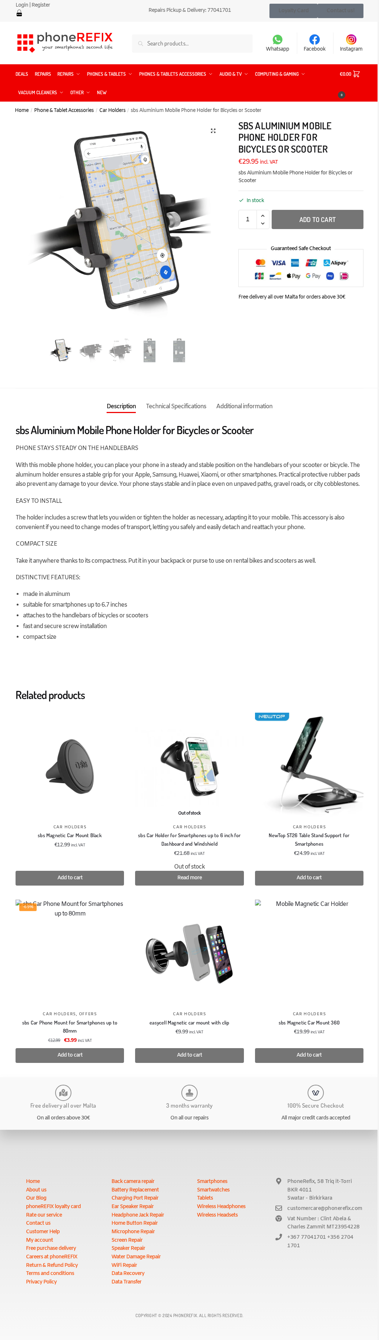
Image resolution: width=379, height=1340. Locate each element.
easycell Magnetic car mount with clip (189, 1022)
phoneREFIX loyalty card (53, 1206)
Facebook (314, 49)
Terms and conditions (50, 1273)
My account (39, 1240)
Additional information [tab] (244, 406)
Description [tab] (121, 406)
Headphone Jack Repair (137, 1215)
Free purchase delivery (51, 1248)
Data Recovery (127, 1273)
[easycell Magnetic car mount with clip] (189, 954)
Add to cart (317, 219)
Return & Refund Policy (52, 1265)
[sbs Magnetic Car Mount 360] (309, 954)
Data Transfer (126, 1282)
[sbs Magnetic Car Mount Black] (70, 767)
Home (21, 110)
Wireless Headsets (217, 1215)
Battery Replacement (135, 1190)
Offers (88, 1014)
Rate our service (44, 1215)
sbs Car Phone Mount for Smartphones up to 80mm (69, 1026)
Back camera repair (132, 1181)
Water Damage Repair (136, 1257)
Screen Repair (126, 1240)
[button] (213, 131)
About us (36, 1190)
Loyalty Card (293, 10)
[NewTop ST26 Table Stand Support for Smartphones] (309, 767)
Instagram (351, 49)
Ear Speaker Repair (132, 1206)
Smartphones (212, 1181)
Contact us (38, 1223)
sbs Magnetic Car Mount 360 (309, 1022)
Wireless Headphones (221, 1206)
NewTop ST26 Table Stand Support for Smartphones (309, 839)
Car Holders (112, 110)
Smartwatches (213, 1190)
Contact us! (340, 10)
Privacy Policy (41, 1282)
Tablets (205, 1198)
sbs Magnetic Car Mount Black (70, 835)
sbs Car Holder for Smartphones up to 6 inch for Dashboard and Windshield (189, 839)
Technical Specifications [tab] (176, 406)
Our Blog (36, 1198)
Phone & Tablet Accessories (64, 110)
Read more (189, 878)
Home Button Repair (134, 1223)
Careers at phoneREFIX (51, 1257)
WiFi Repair (124, 1265)
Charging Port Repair (134, 1198)
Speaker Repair (128, 1248)
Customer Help (43, 1231)
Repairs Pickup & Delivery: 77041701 (189, 10)
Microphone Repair (133, 1231)
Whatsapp (277, 49)
